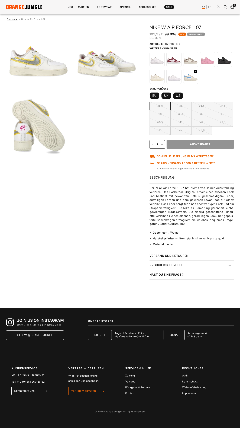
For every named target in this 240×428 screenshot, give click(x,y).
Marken (83, 6)
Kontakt (130, 393)
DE (203, 7)
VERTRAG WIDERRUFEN (86, 368)
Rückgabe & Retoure (137, 387)
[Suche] (225, 7)
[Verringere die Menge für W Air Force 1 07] (152, 144)
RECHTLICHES (193, 368)
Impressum (189, 393)
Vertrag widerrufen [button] (83, 390)
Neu (70, 6)
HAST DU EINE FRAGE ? (167, 274)
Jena (174, 335)
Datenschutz (190, 381)
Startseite (12, 19)
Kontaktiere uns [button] (24, 390)
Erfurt (99, 335)
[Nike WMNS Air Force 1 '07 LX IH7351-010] (157, 76)
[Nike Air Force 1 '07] (157, 59)
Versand (130, 381)
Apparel (125, 6)
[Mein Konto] (218, 7)
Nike (155, 27)
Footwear (104, 6)
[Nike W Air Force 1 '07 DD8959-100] (173, 76)
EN (210, 7)
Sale (169, 6)
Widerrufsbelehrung (194, 387)
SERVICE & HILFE (138, 368)
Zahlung (130, 375)
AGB (185, 375)
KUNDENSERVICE (24, 368)
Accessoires (147, 6)
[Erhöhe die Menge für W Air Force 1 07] (162, 144)
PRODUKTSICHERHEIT (166, 265)
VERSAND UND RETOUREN (169, 256)
